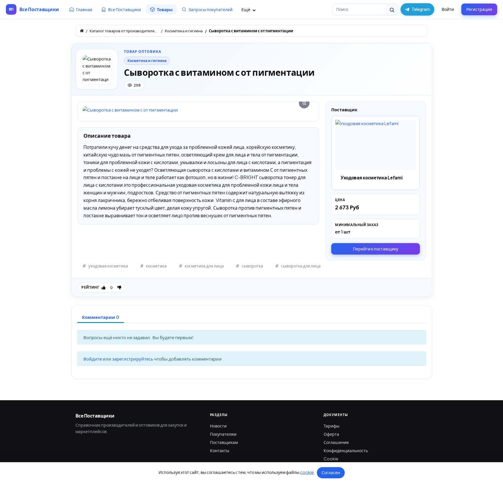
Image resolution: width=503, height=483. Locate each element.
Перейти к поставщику (375, 248)
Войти (448, 9)
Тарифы (331, 425)
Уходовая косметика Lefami (371, 177)
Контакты (219, 450)
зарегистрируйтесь (133, 358)
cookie (307, 472)
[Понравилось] (103, 287)
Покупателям (223, 434)
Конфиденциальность (346, 450)
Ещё (246, 9)
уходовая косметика (108, 265)
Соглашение (336, 442)
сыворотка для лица (301, 265)
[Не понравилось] (119, 287)
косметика (156, 265)
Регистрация (479, 9)
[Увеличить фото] (198, 109)
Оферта (331, 434)
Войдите (93, 358)
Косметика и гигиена (146, 60)
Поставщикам (224, 442)
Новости (218, 425)
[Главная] (82, 31)
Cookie (331, 458)
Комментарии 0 (100, 317)
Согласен (331, 472)
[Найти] (392, 9)
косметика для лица (204, 265)
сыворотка (252, 265)
